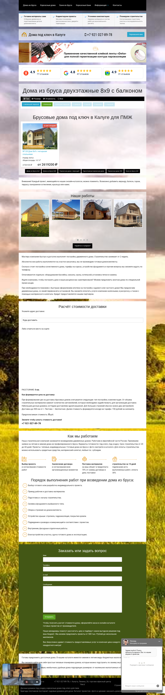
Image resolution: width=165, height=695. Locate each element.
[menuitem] (29, 5)
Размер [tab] (37, 99)
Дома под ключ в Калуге (46, 35)
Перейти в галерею (82, 246)
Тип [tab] (27, 99)
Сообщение (47, 584)
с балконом (47, 104)
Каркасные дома (48, 5)
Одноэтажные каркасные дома (93, 171)
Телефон (46, 565)
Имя (44, 555)
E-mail (45, 575)
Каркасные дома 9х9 (115, 171)
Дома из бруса (29, 5)
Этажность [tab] (50, 99)
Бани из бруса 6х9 (132, 171)
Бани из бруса (65, 5)
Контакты (117, 5)
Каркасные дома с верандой (69, 171)
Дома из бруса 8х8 (49, 171)
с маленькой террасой (31, 104)
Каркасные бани (83, 5)
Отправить (49, 617)
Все (61, 99)
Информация (101, 5)
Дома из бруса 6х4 (33, 171)
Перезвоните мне (136, 34)
